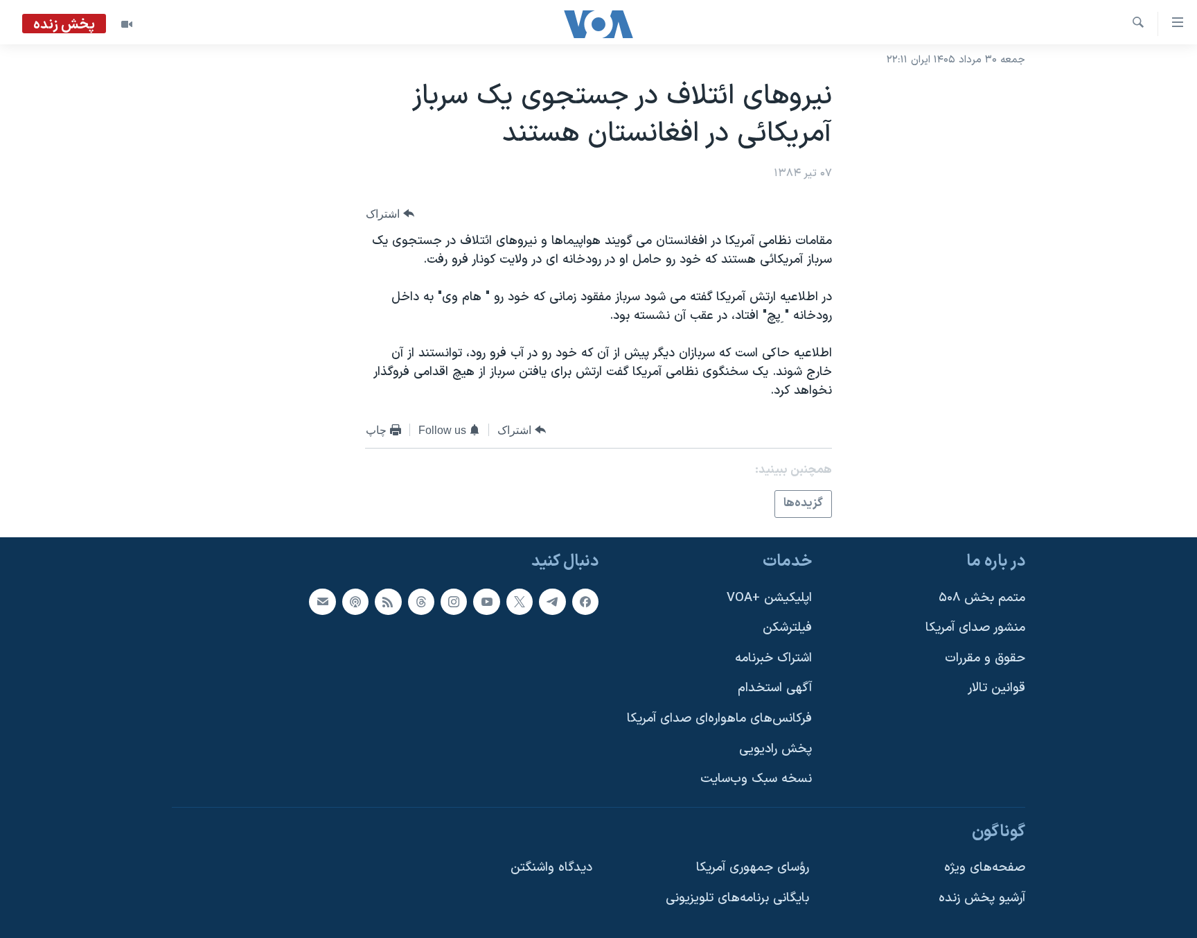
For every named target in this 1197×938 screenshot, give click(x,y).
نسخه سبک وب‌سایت (756, 779)
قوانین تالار (996, 688)
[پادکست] (355, 601)
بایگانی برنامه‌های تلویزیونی (737, 898)
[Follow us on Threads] (421, 601)
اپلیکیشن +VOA (769, 597)
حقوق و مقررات (985, 657)
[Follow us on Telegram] (552, 601)
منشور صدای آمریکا (975, 627)
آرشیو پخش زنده (982, 898)
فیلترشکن (787, 627)
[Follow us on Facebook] (585, 601)
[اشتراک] (322, 601)
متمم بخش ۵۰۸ (982, 597)
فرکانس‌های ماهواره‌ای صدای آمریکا (719, 718)
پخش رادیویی (775, 748)
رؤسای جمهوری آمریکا (752, 867)
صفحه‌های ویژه (984, 867)
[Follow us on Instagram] (454, 601)
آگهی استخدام (775, 688)
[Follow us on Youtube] (486, 601)
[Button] (390, 214)
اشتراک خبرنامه (773, 657)
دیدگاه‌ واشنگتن (551, 867)
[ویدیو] (127, 24)
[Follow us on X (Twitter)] (519, 601)
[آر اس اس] (388, 601)
